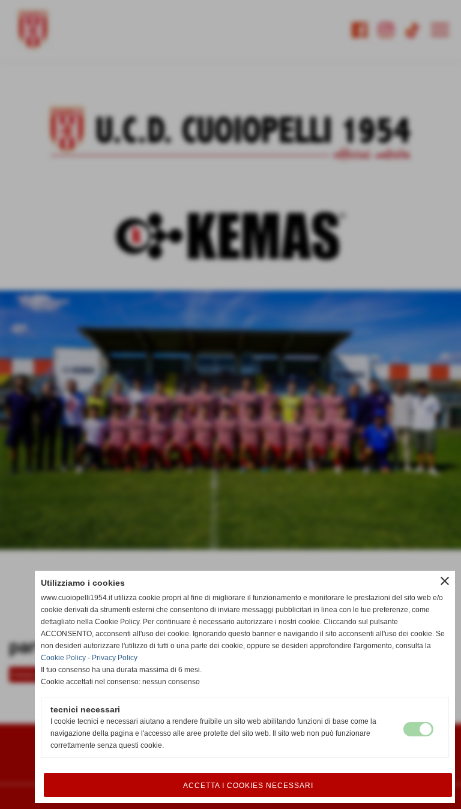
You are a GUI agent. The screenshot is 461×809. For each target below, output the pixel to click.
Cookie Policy (63, 658)
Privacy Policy (114, 658)
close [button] (445, 581)
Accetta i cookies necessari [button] (248, 785)
